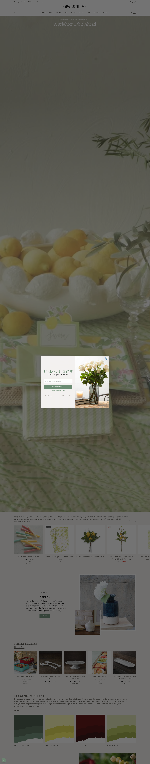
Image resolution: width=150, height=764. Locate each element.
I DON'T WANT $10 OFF (58, 390)
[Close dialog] (106, 358)
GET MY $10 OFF (58, 387)
